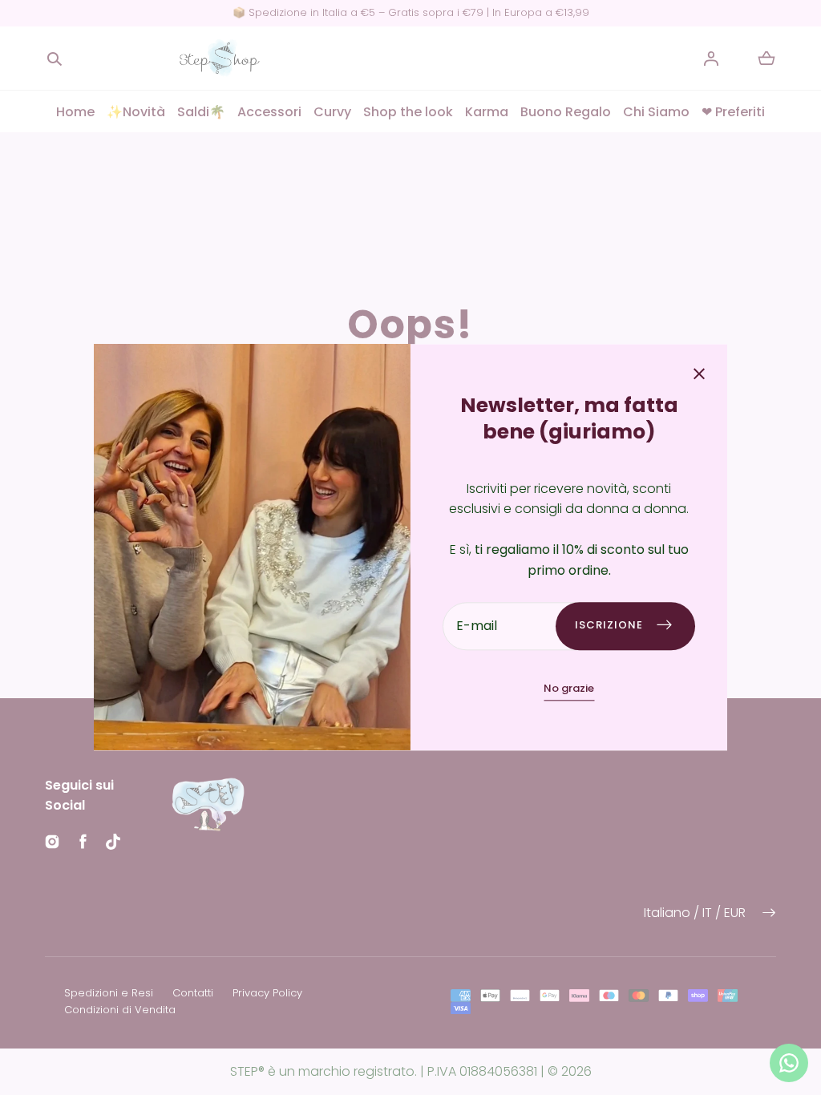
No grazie (569, 688)
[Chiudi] (699, 376)
